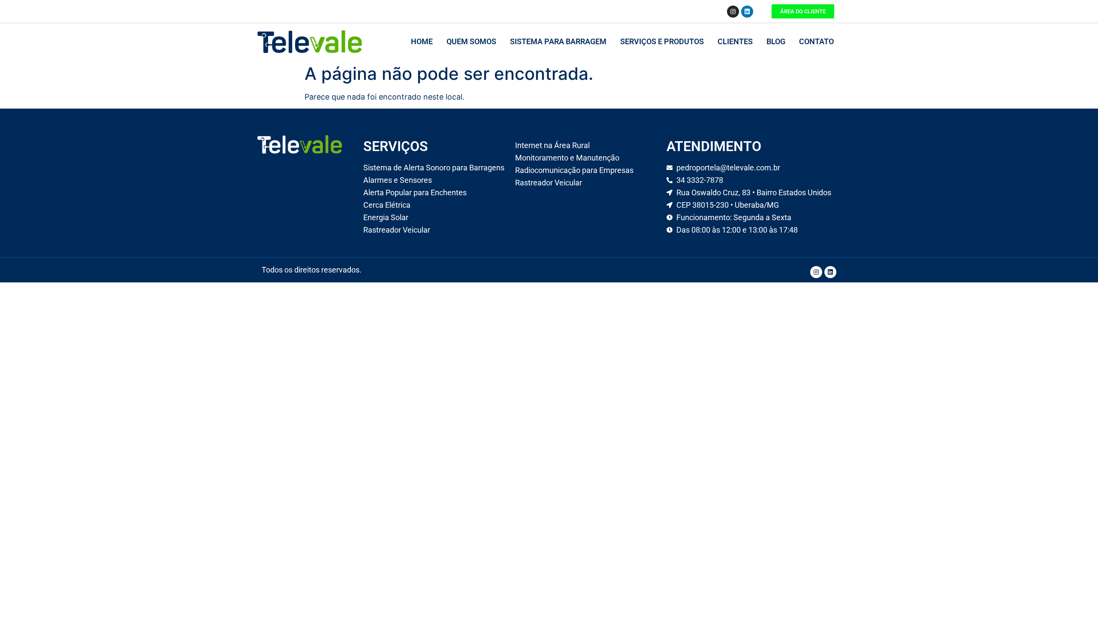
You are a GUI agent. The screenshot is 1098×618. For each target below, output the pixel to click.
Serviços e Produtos (662, 41)
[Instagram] (733, 12)
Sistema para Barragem (558, 41)
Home (422, 41)
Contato (816, 41)
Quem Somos (471, 41)
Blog (775, 41)
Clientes (735, 41)
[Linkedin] (747, 12)
